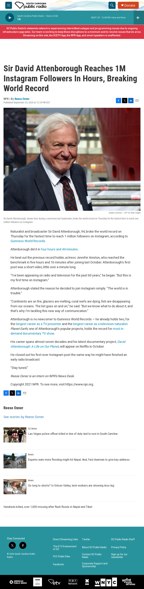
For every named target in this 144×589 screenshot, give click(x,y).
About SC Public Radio (94, 547)
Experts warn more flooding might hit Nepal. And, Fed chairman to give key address (79, 459)
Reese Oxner (22, 99)
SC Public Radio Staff (123, 539)
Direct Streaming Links (65, 539)
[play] (9, 18)
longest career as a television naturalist (100, 324)
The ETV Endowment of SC (65, 548)
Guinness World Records (28, 241)
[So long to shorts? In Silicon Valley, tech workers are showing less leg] (15, 486)
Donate (129, 5)
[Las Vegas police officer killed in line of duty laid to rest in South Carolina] (15, 434)
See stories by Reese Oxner (24, 417)
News (31, 454)
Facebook (58, 564)
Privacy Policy (118, 547)
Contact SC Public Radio (92, 556)
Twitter (86, 539)
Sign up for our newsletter (119, 556)
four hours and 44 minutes (59, 249)
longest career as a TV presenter (38, 324)
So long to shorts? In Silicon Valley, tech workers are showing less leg (71, 485)
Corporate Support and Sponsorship (94, 565)
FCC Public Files (61, 556)
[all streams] (139, 18)
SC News (32, 428)
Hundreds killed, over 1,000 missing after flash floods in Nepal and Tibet (48, 507)
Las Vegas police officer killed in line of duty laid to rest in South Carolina (72, 433)
